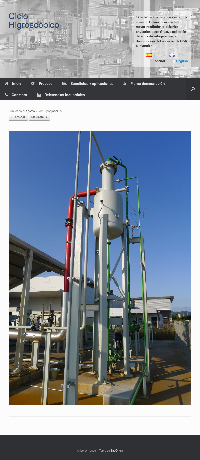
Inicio (16, 83)
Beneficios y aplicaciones (91, 83)
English (182, 60)
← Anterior (18, 117)
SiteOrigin (116, 450)
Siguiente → (39, 117)
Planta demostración (147, 83)
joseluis (56, 111)
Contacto (19, 94)
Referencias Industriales (64, 94)
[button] (193, 89)
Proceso (46, 83)
